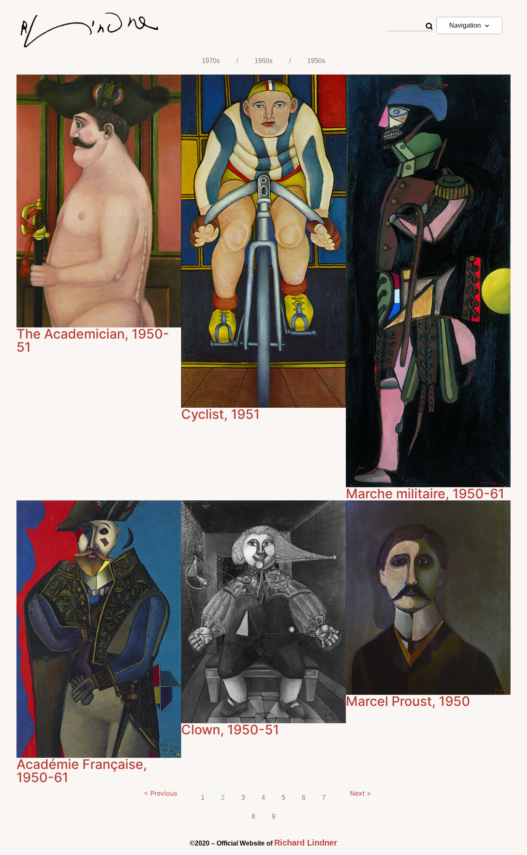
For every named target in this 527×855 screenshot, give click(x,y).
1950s (316, 60)
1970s (211, 60)
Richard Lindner (305, 842)
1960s (263, 60)
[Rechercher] (429, 26)
